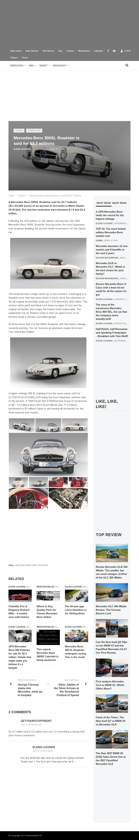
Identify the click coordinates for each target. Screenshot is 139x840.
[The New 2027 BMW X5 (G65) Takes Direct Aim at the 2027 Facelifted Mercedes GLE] (112, 739)
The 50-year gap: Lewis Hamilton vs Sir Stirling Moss (76, 610)
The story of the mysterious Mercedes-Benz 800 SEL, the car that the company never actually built (111, 311)
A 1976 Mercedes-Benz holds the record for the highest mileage (110, 215)
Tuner (25, 58)
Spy (60, 51)
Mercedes (16, 65)
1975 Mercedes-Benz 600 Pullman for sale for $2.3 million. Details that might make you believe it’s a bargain (19, 657)
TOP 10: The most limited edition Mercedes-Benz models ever (111, 232)
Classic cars (34, 130)
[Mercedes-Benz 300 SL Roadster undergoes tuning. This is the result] (76, 636)
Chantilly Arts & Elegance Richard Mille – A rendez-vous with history (18, 611)
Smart (43, 65)
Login (127, 51)
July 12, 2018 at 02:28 (31, 725)
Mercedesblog (45, 587)
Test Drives (48, 51)
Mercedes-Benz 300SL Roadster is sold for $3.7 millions (55, 196)
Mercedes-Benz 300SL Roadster (31, 565)
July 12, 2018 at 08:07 (43, 751)
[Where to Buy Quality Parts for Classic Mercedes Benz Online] (48, 596)
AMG (31, 65)
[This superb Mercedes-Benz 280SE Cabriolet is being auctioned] (48, 637)
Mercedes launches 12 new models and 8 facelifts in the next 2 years (112, 250)
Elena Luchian (22, 149)
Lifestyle (98, 51)
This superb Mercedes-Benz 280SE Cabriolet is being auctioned (47, 654)
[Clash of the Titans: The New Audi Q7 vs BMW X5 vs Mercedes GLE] (112, 703)
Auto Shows (31, 51)
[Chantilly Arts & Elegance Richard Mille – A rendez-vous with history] (20, 596)
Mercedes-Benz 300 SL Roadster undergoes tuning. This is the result (76, 652)
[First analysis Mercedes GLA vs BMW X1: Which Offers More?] (112, 667)
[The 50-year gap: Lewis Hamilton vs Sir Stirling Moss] (76, 596)
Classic (70, 51)
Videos (13, 58)
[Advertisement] (69, 23)
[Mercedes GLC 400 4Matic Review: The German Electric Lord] (112, 592)
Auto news (15, 51)
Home (11, 196)
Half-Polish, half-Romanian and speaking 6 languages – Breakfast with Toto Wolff (112, 333)
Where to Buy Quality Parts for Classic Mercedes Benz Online (47, 611)
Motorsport (84, 51)
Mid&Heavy (59, 65)
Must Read (119, 203)
